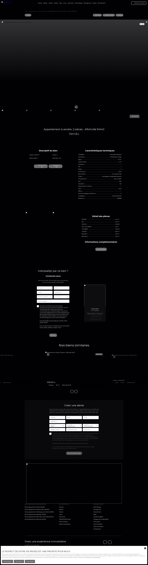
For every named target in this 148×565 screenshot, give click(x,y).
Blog (95, 514)
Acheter (56, 3)
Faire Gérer (71, 3)
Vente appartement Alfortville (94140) (35, 519)
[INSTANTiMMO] (9, 3)
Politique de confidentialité (101, 519)
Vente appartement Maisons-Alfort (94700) (37, 509)
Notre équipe (78, 3)
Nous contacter (63, 521)
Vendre (51, 3)
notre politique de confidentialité (91, 557)
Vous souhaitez (58, 296)
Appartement (33, 11)
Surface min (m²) (72, 429)
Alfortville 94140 (42, 11)
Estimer (45, 3)
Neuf (60, 3)
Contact (94, 3)
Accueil (40, 3)
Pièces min (87, 429)
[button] (134, 116)
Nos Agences (87, 3)
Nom (56, 288)
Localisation (86, 424)
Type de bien (69, 424)
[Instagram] (110, 542)
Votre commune (43, 296)
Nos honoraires (98, 524)
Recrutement (101, 3)
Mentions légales (98, 517)
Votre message (42, 301)
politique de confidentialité (68, 448)
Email (39, 292)
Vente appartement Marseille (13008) (35, 514)
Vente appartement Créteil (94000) (35, 507)
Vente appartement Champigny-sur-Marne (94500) (39, 512)
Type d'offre (52, 424)
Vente (26, 11)
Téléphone (58, 292)
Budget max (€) (55, 429)
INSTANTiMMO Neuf (65, 519)
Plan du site (97, 521)
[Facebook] (105, 542)
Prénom (40, 288)
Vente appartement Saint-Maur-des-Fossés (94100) (39, 517)
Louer (65, 3)
